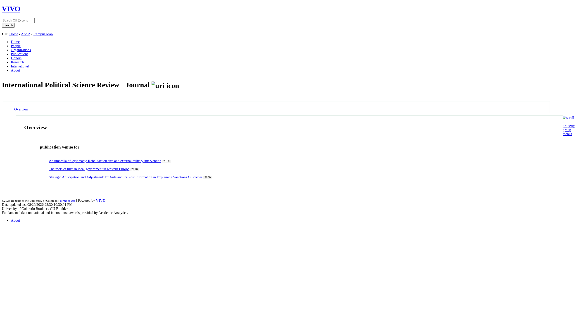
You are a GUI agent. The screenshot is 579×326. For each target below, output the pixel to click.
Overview (21, 109)
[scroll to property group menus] (569, 134)
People (16, 46)
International (20, 66)
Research (17, 62)
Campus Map (43, 34)
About (15, 70)
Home (13, 34)
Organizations (21, 50)
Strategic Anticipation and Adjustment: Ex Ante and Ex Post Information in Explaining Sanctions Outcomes (125, 177)
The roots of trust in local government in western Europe (89, 169)
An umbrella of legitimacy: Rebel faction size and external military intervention (105, 161)
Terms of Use (67, 200)
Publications (19, 54)
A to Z (25, 34)
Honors (16, 58)
